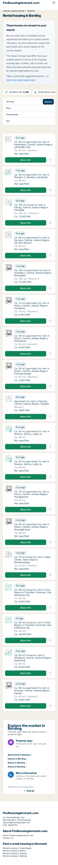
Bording (31, 10)
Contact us (8, 838)
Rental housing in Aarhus (14, 850)
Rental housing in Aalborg (15, 856)
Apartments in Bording (19, 755)
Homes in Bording (16, 766)
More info (25, 160)
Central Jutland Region (13, 10)
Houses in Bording (17, 758)
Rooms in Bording (16, 762)
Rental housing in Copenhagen (17, 848)
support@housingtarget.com (16, 822)
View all (30, 790)
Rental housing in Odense (15, 853)
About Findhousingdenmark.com (18, 835)
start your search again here (20, 79)
